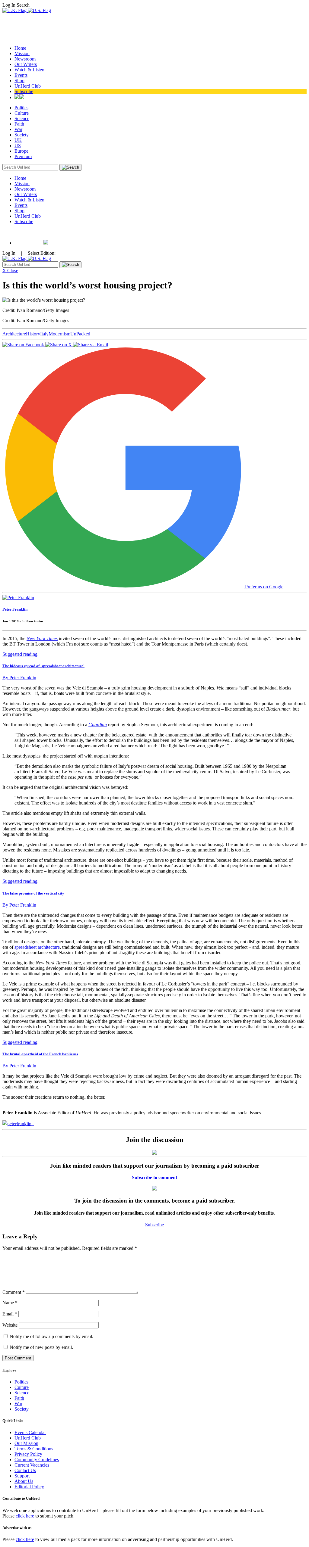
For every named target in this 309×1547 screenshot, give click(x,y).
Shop (19, 80)
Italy (44, 333)
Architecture (14, 333)
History (33, 333)
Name (10, 1302)
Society (21, 134)
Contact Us (25, 1470)
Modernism (59, 333)
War (18, 129)
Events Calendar (30, 1432)
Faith (19, 123)
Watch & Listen (29, 69)
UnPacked (80, 333)
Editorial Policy (29, 1486)
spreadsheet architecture (37, 947)
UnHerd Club (27, 86)
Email (9, 1313)
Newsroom (25, 58)
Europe (21, 151)
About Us (23, 1481)
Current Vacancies (31, 1465)
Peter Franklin (14, 609)
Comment (13, 1292)
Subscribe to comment (154, 1177)
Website (10, 1325)
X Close (10, 270)
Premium (23, 156)
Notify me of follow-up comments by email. (51, 1336)
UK (18, 140)
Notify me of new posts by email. (41, 1347)
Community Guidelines (36, 1459)
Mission (22, 53)
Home (20, 48)
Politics (21, 107)
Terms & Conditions (33, 1448)
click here (25, 1515)
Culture (21, 113)
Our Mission (26, 1443)
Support (22, 1475)
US (17, 145)
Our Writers (25, 64)
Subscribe (23, 91)
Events (20, 75)
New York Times (42, 638)
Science (21, 118)
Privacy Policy (28, 1454)
